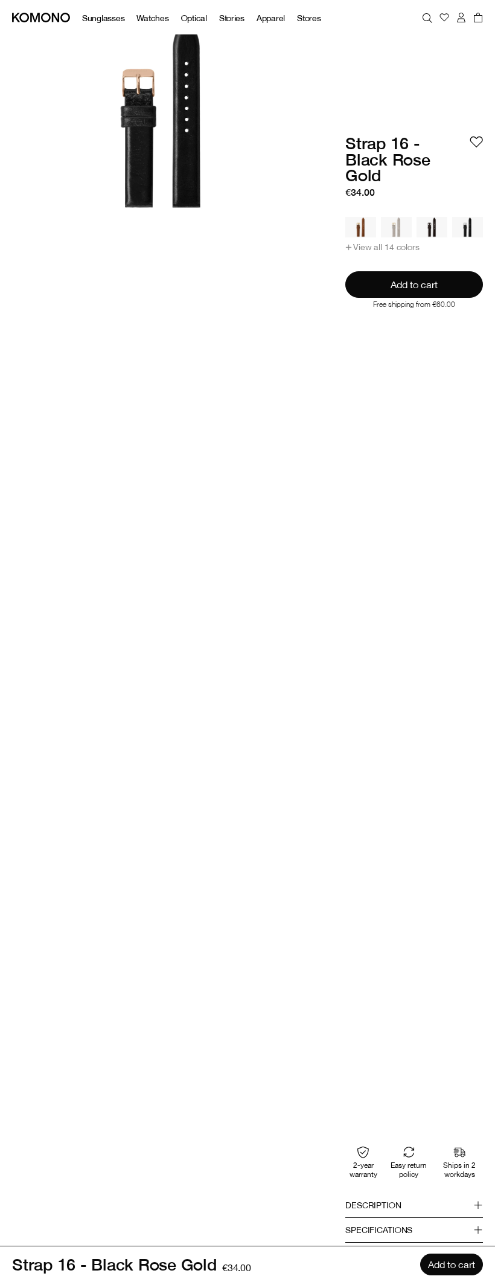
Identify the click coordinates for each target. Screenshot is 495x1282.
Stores (309, 18)
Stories (231, 18)
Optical (194, 18)
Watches (152, 18)
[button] (382, 247)
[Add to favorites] (476, 142)
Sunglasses (103, 18)
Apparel (271, 18)
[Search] (427, 17)
